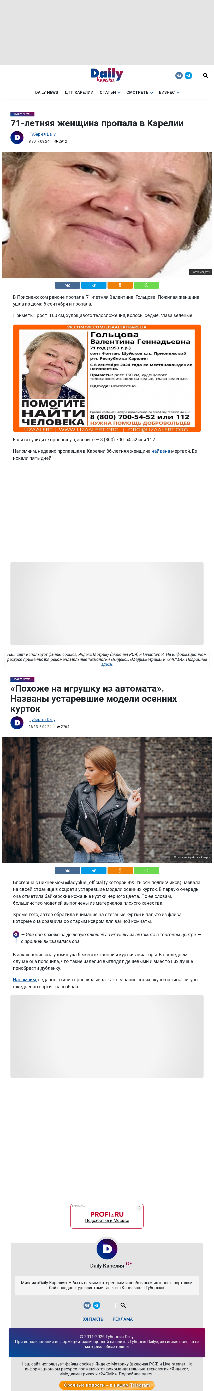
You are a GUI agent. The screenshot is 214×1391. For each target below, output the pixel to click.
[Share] (146, 284)
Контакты (92, 1319)
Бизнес (167, 92)
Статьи (108, 92)
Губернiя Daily (42, 134)
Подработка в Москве (107, 1219)
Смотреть (137, 92)
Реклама (123, 1319)
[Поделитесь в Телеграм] (93, 284)
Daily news (46, 92)
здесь (106, 664)
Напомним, (25, 979)
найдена (161, 451)
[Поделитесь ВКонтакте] (67, 284)
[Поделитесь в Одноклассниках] (120, 284)
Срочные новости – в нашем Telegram (107, 1385)
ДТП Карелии (78, 92)
